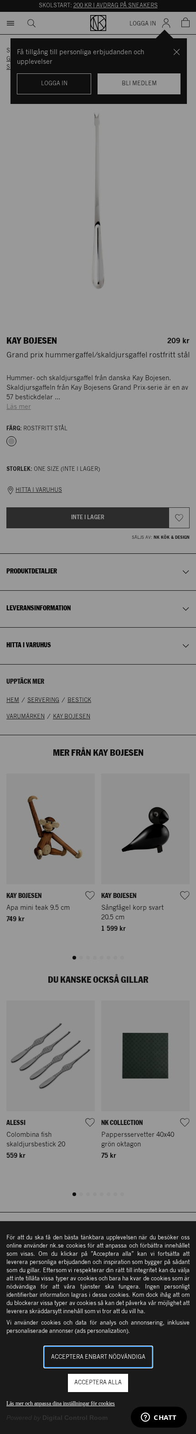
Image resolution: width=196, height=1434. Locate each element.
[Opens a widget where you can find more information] (159, 1418)
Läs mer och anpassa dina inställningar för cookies (60, 1403)
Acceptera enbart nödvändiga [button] (98, 1357)
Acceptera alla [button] (98, 1382)
